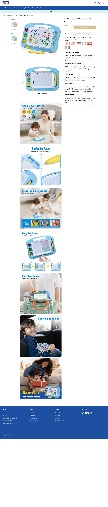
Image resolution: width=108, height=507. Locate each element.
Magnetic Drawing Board (10, 418)
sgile (12, 435)
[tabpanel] (80, 70)
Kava (96, 106)
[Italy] (67, 49)
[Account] (95, 2)
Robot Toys (6, 413)
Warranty (57, 415)
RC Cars (5, 8)
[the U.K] (73, 45)
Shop (4, 409)
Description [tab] (68, 34)
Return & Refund (60, 421)
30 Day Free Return (54, 12)
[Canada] (68, 45)
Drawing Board (24, 8)
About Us (31, 413)
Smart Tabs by (92, 106)
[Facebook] (86, 413)
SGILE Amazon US (8, 423)
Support (57, 409)
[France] (84, 45)
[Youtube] (88, 413)
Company (32, 409)
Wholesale (32, 415)
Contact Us (58, 413)
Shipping (57, 418)
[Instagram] (91, 413)
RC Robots (14, 8)
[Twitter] (83, 413)
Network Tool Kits (37, 8)
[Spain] (89, 45)
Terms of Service (33, 421)
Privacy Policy (33, 418)
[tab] (78, 33)
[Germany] (79, 45)
